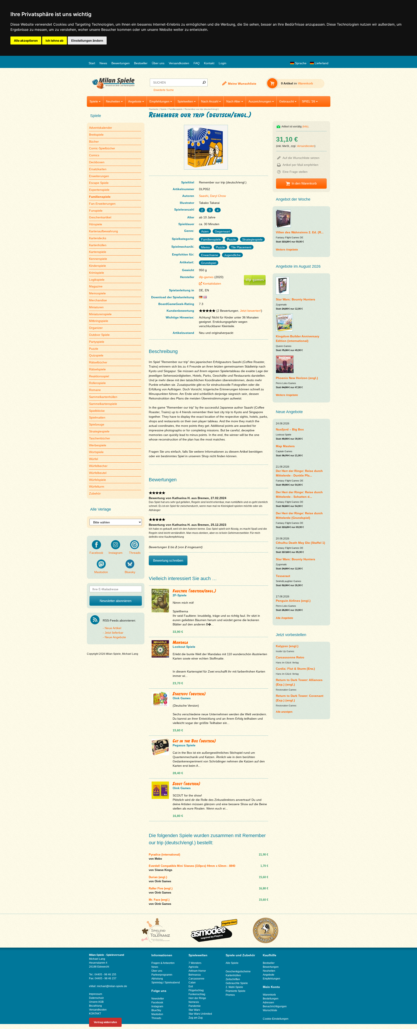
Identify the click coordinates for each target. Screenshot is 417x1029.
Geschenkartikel (100, 217)
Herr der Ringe (197, 998)
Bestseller (140, 63)
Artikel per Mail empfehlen (300, 165)
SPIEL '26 (308, 101)
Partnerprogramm (161, 974)
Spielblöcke (97, 410)
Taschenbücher (99, 438)
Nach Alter (233, 101)
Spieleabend (172, 982)
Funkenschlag (197, 994)
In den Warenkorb (304, 183)
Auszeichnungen (259, 101)
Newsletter (157, 998)
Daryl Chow (218, 196)
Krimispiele (96, 272)
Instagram (115, 552)
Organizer (96, 328)
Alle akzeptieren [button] (26, 40)
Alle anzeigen (284, 711)
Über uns (158, 63)
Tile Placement (241, 247)
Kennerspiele (98, 259)
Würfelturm (96, 486)
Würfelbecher (98, 466)
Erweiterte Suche (164, 90)
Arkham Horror (197, 970)
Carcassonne (196, 978)
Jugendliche (232, 255)
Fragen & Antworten (163, 963)
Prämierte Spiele (235, 991)
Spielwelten (185, 101)
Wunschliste (270, 1010)
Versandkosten (179, 63)
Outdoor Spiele (99, 334)
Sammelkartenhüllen (103, 397)
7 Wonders (195, 963)
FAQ (197, 63)
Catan (192, 982)
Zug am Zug (196, 1017)
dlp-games (206, 277)
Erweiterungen (99, 176)
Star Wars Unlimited (200, 1013)
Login (222, 63)
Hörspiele (95, 224)
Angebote (134, 101)
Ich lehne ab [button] (54, 40)
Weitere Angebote (287, 249)
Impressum (95, 994)
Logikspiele (96, 279)
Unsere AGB (96, 1001)
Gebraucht (286, 101)
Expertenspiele (99, 189)
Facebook (96, 552)
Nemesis (194, 1002)
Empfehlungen (159, 101)
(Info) (305, 126)
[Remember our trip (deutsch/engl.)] (206, 169)
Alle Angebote (284, 618)
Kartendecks (97, 238)
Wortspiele (96, 452)
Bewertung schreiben (168, 560)
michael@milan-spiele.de (112, 986)
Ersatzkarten (97, 169)
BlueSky (156, 1010)
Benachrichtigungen (275, 1006)
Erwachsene (209, 255)
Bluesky (130, 572)
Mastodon (101, 572)
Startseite (153, 109)
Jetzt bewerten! (250, 310)
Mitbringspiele (98, 321)
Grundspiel (208, 263)
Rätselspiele (97, 369)
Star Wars (194, 1009)
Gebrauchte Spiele (237, 983)
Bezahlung (95, 1005)
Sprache (300, 63)
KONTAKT (95, 1013)
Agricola (193, 966)
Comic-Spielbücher (102, 148)
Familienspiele (176, 109)
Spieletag (157, 982)
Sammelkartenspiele (103, 404)
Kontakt (209, 63)
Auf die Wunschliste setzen (301, 158)
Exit (191, 986)
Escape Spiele (99, 183)
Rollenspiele (97, 383)
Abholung (157, 978)
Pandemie (195, 1006)
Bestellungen (270, 998)
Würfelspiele (97, 480)
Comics (94, 155)
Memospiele (97, 293)
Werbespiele (97, 445)
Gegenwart (222, 231)
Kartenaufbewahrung (103, 231)
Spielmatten (97, 417)
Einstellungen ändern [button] (87, 40)
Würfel (93, 459)
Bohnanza (195, 974)
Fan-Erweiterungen (102, 203)
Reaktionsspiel (99, 376)
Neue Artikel (113, 628)
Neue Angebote (115, 637)
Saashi (203, 196)
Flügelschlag (196, 990)
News (103, 63)
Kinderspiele (97, 265)
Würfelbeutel (97, 473)
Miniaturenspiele (100, 314)
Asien (205, 231)
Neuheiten (113, 101)
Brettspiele (96, 134)
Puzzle (93, 348)
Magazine (96, 286)
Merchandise (98, 300)
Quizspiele (96, 355)
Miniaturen (96, 307)
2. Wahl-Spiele (234, 987)
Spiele (93, 101)
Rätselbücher (98, 362)
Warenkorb (269, 994)
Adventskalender (100, 127)
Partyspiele (96, 341)
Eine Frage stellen (295, 171)
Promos (230, 994)
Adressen (268, 1002)
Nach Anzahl (209, 101)
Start (92, 63)
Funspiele (96, 210)
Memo (205, 247)
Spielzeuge (96, 424)
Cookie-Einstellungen (275, 1018)
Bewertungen (120, 63)
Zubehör (95, 493)
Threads (135, 552)
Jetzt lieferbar (114, 632)
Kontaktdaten (212, 283)
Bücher (94, 141)
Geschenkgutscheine (238, 971)
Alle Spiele (232, 963)
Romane (95, 390)
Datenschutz (96, 997)
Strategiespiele (99, 431)
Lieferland (321, 63)
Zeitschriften (233, 979)
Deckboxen (96, 162)
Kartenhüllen (97, 245)
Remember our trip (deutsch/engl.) (202, 109)
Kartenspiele (97, 252)
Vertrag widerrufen (105, 1022)
